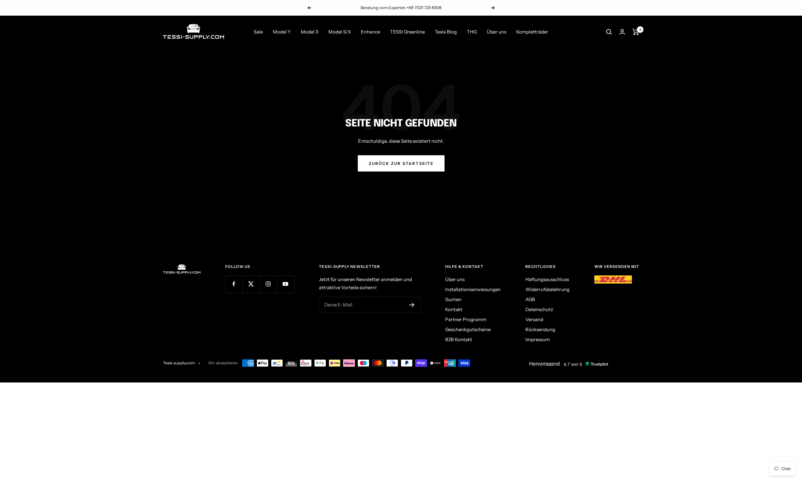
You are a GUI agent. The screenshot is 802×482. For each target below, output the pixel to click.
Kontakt (453, 309)
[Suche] (609, 32)
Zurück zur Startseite (401, 163)
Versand (534, 319)
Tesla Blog (446, 32)
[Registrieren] (411, 305)
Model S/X (339, 32)
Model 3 (309, 32)
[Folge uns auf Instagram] (268, 284)
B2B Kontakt (458, 339)
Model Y (282, 32)
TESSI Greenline (407, 32)
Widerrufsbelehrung (547, 289)
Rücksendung (540, 329)
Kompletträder (532, 32)
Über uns (496, 32)
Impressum (537, 339)
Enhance (370, 32)
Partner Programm (466, 319)
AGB (530, 299)
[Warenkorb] (636, 32)
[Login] (622, 31)
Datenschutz (539, 309)
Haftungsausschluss (547, 279)
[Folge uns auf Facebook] (233, 284)
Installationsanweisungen (473, 289)
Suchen (453, 299)
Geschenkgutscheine (468, 329)
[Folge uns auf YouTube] (285, 284)
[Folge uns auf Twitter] (251, 284)
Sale (258, 32)
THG (472, 32)
